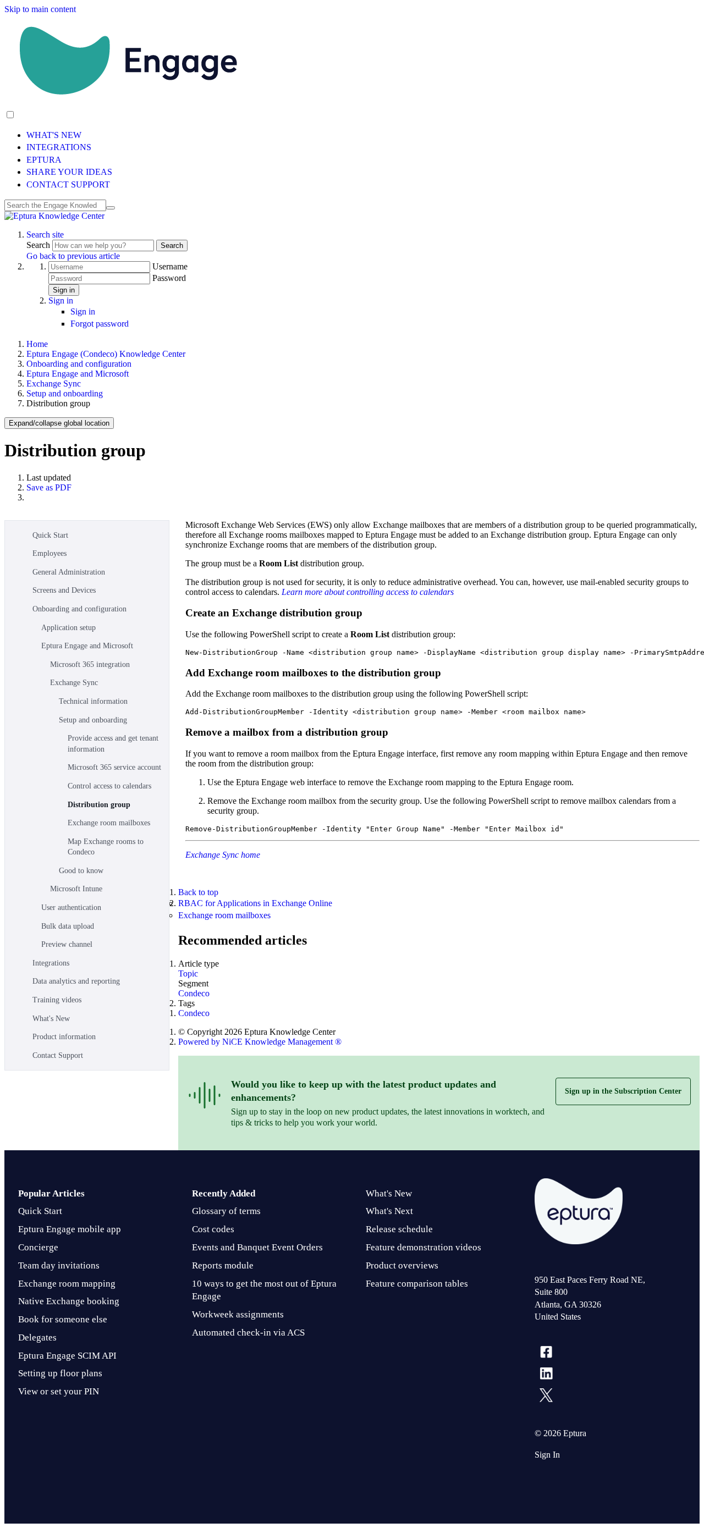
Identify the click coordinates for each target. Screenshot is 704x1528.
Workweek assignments (238, 1314)
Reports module (223, 1265)
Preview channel (66, 944)
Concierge (38, 1247)
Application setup (68, 628)
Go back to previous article (73, 256)
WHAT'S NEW (53, 135)
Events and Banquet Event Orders (257, 1247)
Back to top (198, 892)
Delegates (37, 1337)
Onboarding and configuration (78, 363)
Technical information (93, 701)
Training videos (56, 1000)
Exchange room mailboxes (109, 823)
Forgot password (99, 323)
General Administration (68, 572)
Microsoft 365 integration (90, 664)
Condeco (194, 993)
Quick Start (50, 535)
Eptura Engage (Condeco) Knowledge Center (105, 353)
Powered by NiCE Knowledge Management (260, 1041)
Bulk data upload (67, 926)
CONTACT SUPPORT (68, 184)
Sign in (64, 290)
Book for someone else (62, 1319)
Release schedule (399, 1229)
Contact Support (57, 1055)
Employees (49, 553)
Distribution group (99, 805)
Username (170, 266)
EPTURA (44, 159)
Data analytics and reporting (76, 981)
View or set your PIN (58, 1391)
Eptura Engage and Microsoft (77, 373)
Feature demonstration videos (423, 1247)
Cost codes (213, 1229)
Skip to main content (40, 9)
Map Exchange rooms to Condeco (106, 847)
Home (37, 344)
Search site (45, 234)
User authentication (71, 907)
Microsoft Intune (76, 889)
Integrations (50, 963)
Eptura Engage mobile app (69, 1229)
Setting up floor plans (60, 1373)
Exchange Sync (53, 383)
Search (39, 245)
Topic (188, 973)
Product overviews (402, 1265)
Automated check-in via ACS (248, 1332)
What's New (51, 1018)
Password (169, 278)
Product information (64, 1037)
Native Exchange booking (68, 1301)
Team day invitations (59, 1265)
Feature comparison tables (417, 1283)
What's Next (389, 1211)
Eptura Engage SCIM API (67, 1355)
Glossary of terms (226, 1211)
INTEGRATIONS (58, 147)
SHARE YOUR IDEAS (69, 171)
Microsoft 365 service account (114, 767)
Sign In (547, 1454)
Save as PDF (49, 487)
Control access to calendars (109, 786)
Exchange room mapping (67, 1283)
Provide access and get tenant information (113, 743)
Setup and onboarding (64, 393)
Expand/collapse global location (59, 423)
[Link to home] (54, 215)
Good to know (81, 871)
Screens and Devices (64, 590)
